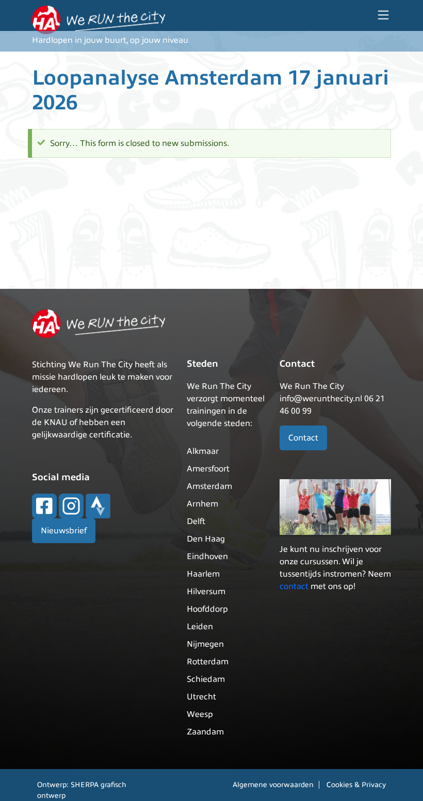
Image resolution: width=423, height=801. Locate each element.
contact (294, 586)
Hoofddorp (207, 609)
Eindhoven (207, 556)
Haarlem (203, 574)
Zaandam (205, 732)
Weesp (200, 714)
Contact (303, 438)
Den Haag (206, 539)
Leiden (200, 626)
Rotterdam (208, 661)
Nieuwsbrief (64, 530)
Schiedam (206, 679)
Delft (196, 521)
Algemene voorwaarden (273, 785)
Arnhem (202, 504)
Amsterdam (209, 486)
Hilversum (206, 591)
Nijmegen (205, 644)
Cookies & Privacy (356, 785)
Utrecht (201, 696)
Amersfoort (208, 468)
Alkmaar (203, 451)
